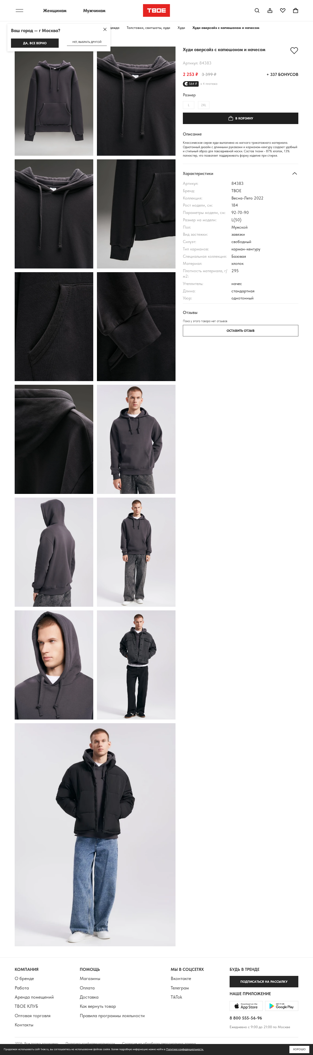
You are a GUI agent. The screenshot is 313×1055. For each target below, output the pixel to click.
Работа (22, 988)
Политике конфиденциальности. (185, 1049)
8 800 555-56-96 (246, 1018)
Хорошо (299, 1049)
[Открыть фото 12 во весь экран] (136, 665)
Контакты (24, 1024)
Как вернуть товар (98, 1006)
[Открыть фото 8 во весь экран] (136, 439)
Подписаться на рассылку (264, 981)
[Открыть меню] (19, 10)
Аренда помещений (34, 997)
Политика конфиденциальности (90, 1043)
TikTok (176, 997)
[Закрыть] (104, 29)
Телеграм (180, 988)
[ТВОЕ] (156, 10)
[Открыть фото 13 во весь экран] (95, 835)
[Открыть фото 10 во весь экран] (136, 552)
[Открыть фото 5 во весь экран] (54, 326)
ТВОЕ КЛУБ (26, 1006)
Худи (181, 27)
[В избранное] (294, 51)
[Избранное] (283, 10)
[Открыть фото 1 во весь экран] (54, 101)
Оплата (87, 988)
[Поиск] (257, 10)
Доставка (89, 997)
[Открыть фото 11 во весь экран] (54, 665)
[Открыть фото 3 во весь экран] (54, 214)
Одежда (113, 27)
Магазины (90, 978)
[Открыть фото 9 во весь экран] (54, 552)
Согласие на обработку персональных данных (159, 1043)
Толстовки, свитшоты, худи (148, 27)
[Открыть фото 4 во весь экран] (136, 214)
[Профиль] (270, 10)
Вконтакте (181, 978)
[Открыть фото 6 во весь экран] (136, 326)
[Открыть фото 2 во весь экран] (136, 101)
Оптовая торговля (33, 1015)
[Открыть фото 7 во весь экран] (54, 439)
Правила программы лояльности (112, 1015)
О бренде (24, 978)
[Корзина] (295, 10)
